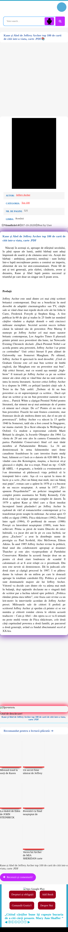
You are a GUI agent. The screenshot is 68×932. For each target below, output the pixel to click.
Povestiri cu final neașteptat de (32, 813)
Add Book (47, 894)
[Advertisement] (34, 76)
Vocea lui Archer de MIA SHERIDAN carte (32, 855)
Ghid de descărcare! (11, 713)
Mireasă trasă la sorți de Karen (9, 772)
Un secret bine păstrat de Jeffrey (32, 772)
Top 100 (26, 203)
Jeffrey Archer (23, 195)
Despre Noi (46, 905)
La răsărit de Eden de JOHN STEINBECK (10, 814)
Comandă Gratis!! (22, 905)
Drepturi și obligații (22, 894)
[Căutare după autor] (60, 21)
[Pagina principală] (16, 9)
